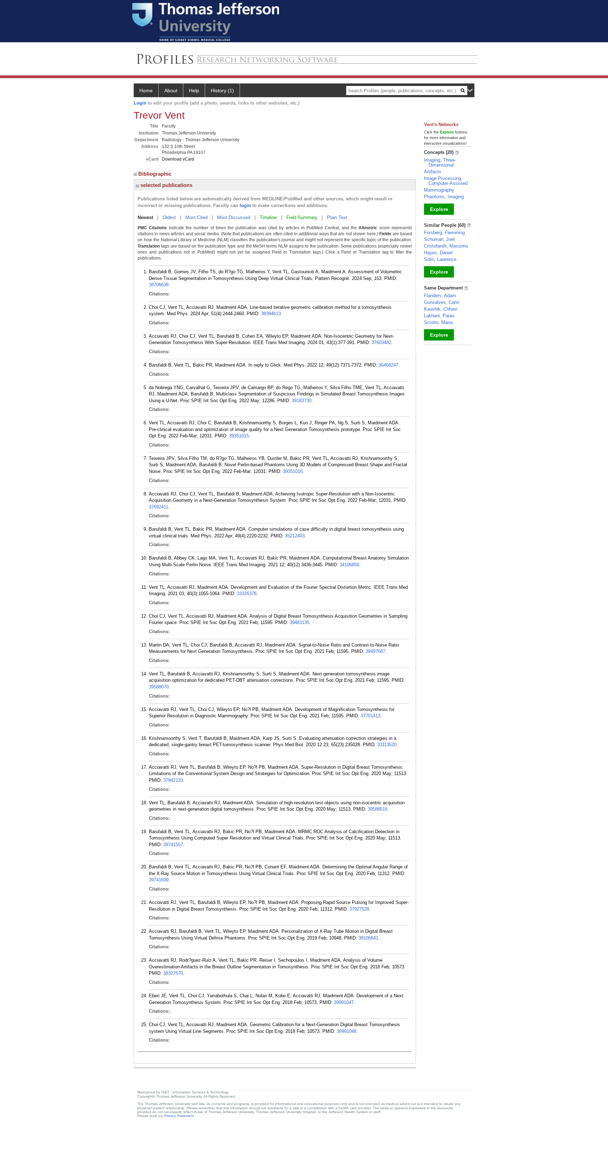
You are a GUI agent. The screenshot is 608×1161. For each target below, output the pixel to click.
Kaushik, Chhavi (440, 309)
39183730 (301, 400)
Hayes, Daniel (438, 252)
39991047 (344, 1002)
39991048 (346, 1031)
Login (140, 103)
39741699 (159, 879)
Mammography (439, 190)
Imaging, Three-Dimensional (440, 162)
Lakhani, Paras (439, 315)
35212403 (295, 535)
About (170, 90)
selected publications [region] (165, 185)
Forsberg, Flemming (444, 232)
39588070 (159, 686)
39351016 (293, 471)
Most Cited (196, 217)
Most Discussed (233, 217)
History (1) (222, 90)
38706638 (159, 284)
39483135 (299, 622)
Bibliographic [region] (155, 174)
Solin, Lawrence (440, 259)
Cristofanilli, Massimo (446, 246)
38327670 (173, 973)
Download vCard (178, 159)
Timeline (268, 217)
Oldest (169, 217)
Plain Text (337, 217)
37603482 (381, 342)
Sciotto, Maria (438, 322)
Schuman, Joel (439, 239)
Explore (439, 209)
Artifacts (432, 171)
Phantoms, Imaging (444, 196)
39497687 (375, 651)
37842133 (173, 780)
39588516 (377, 809)
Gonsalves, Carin (441, 302)
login (245, 205)
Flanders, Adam (440, 295)
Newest (145, 217)
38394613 (271, 313)
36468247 (388, 365)
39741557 (173, 844)
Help (194, 90)
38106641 (368, 938)
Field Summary (301, 217)
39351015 (239, 435)
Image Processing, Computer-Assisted (446, 181)
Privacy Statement (179, 1116)
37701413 (370, 715)
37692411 (158, 507)
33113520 (387, 744)
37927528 (359, 909)
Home (146, 90)
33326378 (246, 593)
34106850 (349, 564)
